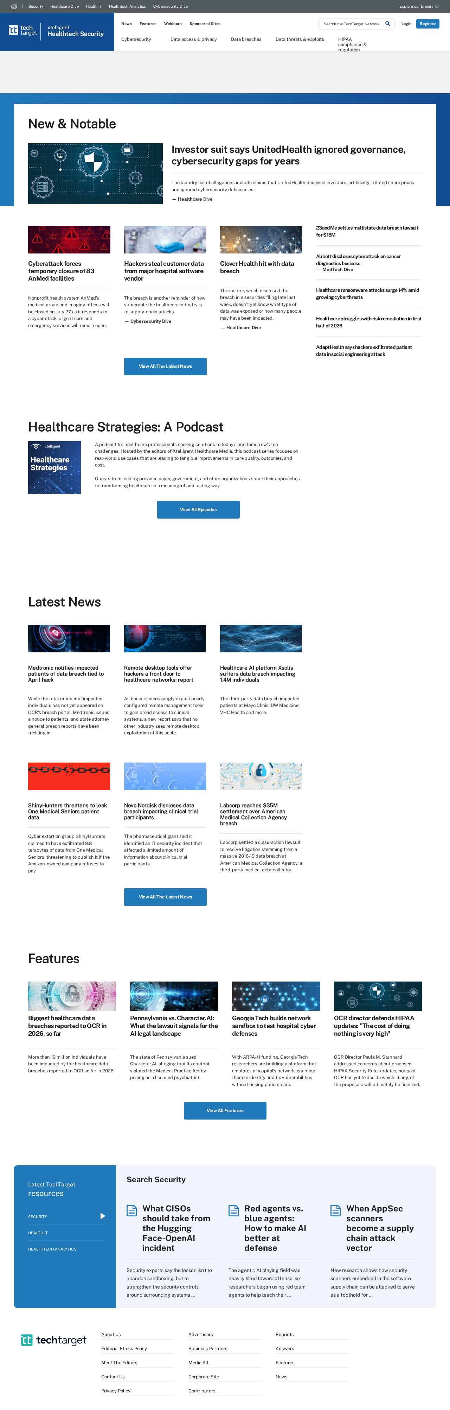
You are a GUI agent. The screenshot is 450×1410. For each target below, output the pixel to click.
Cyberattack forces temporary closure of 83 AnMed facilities (61, 271)
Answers (285, 1348)
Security (35, 6)
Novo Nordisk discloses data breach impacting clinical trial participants (161, 811)
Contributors (202, 1390)
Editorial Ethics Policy (124, 1348)
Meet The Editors (119, 1362)
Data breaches (246, 39)
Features (148, 23)
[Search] (387, 24)
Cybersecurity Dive (170, 6)
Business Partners (207, 1348)
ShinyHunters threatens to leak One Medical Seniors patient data (67, 811)
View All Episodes (198, 509)
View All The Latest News (165, 366)
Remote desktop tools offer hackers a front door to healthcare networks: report (158, 674)
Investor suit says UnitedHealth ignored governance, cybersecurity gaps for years (289, 155)
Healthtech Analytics (127, 6)
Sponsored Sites (204, 23)
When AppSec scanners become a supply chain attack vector (380, 1228)
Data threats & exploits (300, 39)
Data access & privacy (194, 39)
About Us (111, 1334)
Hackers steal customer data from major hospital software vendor (164, 271)
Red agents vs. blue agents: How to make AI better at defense (275, 1228)
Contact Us (113, 1376)
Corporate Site (203, 1376)
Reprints (285, 1334)
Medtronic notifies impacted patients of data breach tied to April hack (66, 674)
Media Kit (198, 1362)
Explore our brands (416, 6)
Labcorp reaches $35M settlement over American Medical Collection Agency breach (253, 814)
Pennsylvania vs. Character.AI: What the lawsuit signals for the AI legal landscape (174, 1025)
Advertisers (200, 1334)
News (126, 23)
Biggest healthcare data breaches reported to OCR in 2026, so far (67, 1025)
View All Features (225, 1110)
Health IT (94, 6)
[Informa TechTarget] (14, 6)
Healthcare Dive (64, 6)
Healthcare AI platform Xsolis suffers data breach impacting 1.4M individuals (257, 674)
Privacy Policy (115, 1390)
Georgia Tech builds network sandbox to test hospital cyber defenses (274, 1025)
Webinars (173, 23)
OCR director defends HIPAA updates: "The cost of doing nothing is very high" (374, 1025)
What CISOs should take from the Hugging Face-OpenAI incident (176, 1228)
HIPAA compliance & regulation (352, 41)
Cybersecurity (136, 39)
